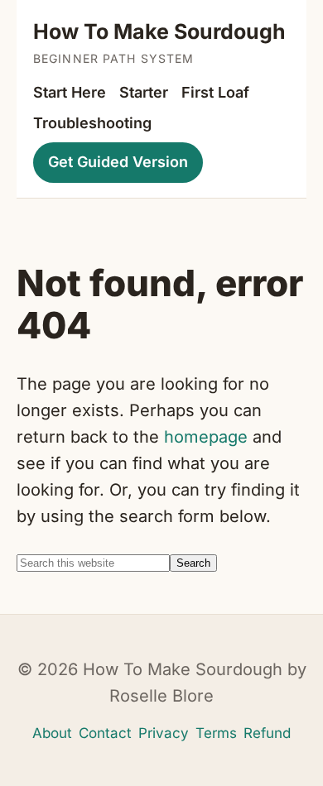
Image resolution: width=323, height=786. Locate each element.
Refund (267, 733)
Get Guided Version (118, 161)
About (52, 733)
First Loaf (215, 92)
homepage (206, 437)
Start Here (69, 92)
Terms (216, 733)
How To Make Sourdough (159, 31)
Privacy (163, 733)
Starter (143, 92)
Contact (105, 733)
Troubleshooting (92, 123)
